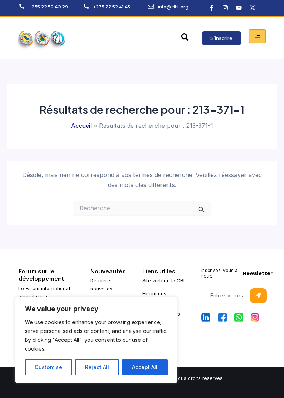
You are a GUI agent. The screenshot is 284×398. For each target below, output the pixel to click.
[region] (96, 340)
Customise (48, 367)
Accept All (145, 367)
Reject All (97, 367)
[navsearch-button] (185, 38)
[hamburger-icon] (257, 36)
